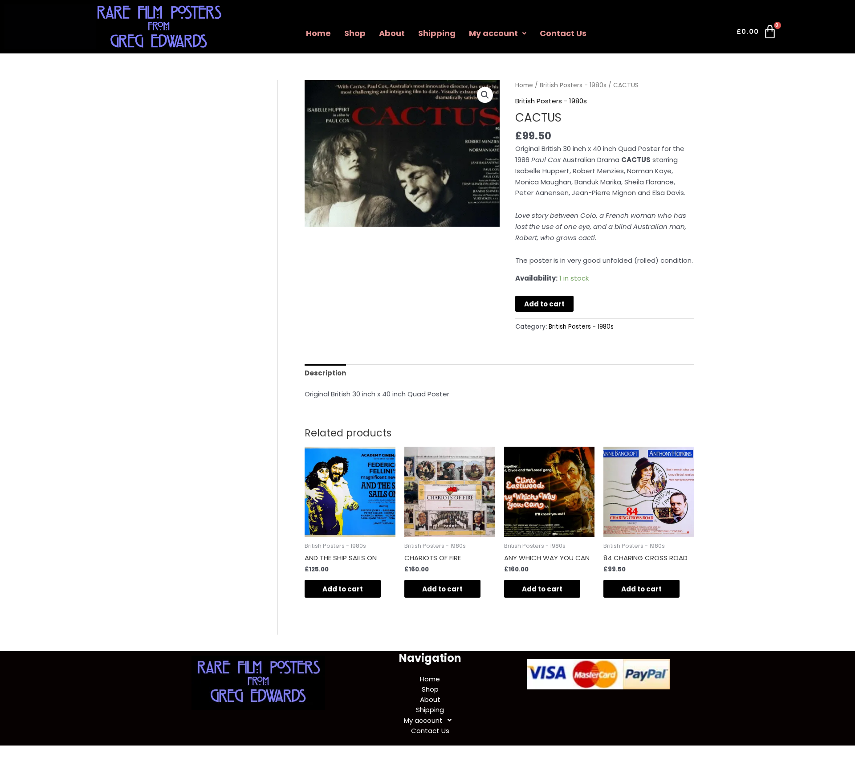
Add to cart (544, 304)
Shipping (437, 33)
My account (493, 33)
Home (318, 33)
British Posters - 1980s (573, 85)
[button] (497, 33)
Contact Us (563, 33)
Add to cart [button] (342, 589)
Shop (355, 33)
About (392, 33)
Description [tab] (325, 373)
